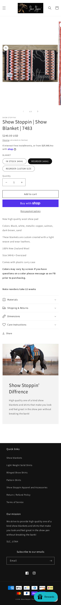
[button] (4, 8)
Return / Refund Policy (18, 494)
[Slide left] (23, 111)
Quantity (6, 176)
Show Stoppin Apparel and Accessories (27, 487)
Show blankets (14, 457)
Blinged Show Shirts (17, 472)
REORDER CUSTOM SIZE (18, 168)
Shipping (5, 140)
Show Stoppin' (26, 599)
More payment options (30, 211)
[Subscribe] (50, 561)
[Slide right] (37, 111)
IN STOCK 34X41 (14, 161)
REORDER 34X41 (40, 161)
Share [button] (9, 333)
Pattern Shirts (14, 480)
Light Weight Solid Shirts (19, 465)
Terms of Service (15, 502)
